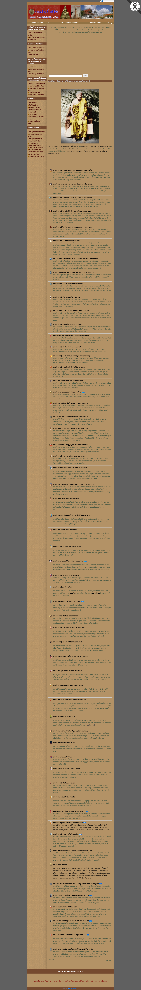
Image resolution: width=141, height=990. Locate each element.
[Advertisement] (80, 39)
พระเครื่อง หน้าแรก (37, 23)
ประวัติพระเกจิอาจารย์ (94, 23)
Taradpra (51, 23)
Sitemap (109, 23)
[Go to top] (108, 960)
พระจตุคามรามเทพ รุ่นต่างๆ (69, 23)
